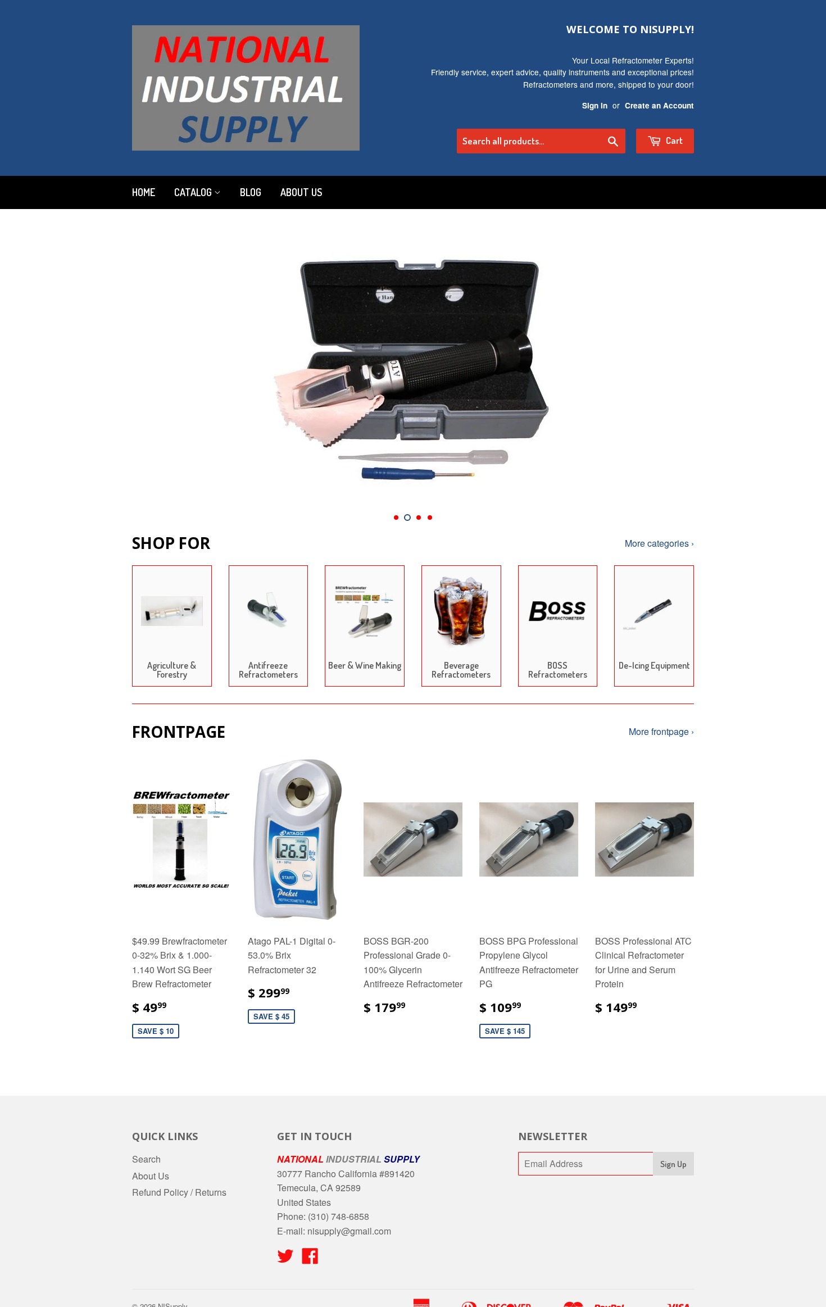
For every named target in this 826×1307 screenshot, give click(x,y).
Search (146, 1158)
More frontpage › (661, 731)
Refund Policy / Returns (179, 1192)
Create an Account (659, 105)
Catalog (194, 192)
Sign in (594, 105)
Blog (250, 192)
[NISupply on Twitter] (285, 1258)
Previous (156, 366)
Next (670, 366)
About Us (301, 192)
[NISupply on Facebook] (310, 1258)
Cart (673, 140)
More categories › (659, 543)
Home (143, 192)
